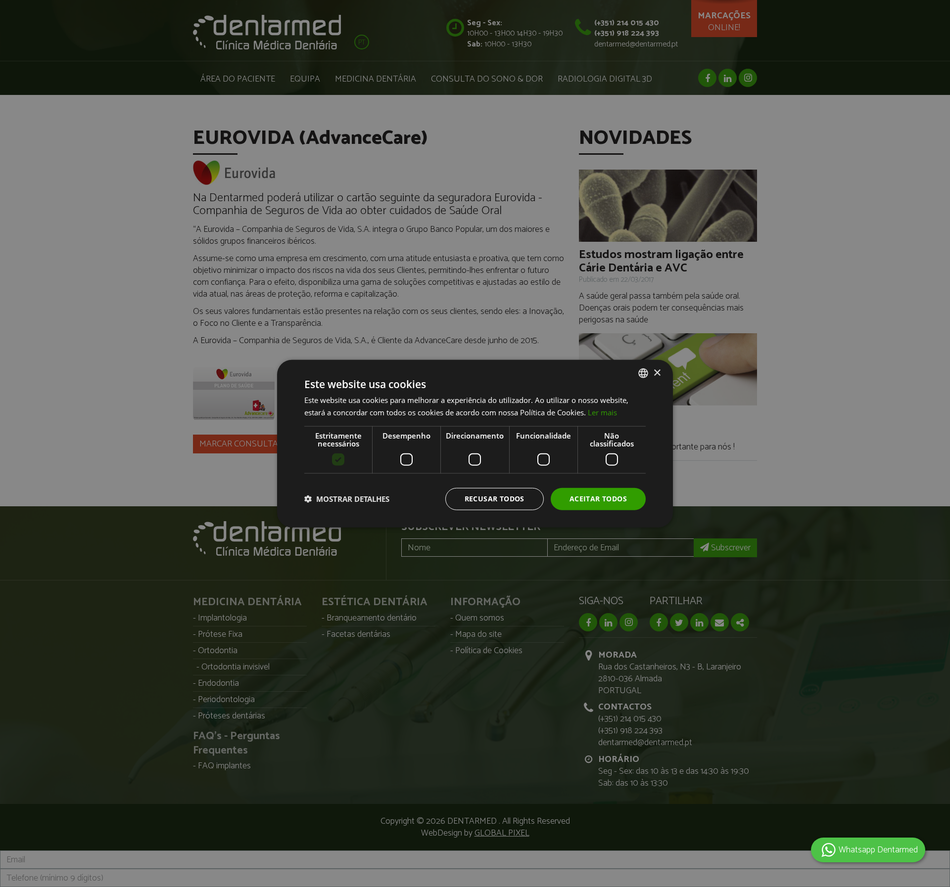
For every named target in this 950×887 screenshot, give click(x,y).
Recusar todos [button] (494, 498)
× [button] (657, 372)
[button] (346, 498)
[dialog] (475, 443)
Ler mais (602, 412)
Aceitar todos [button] (598, 498)
